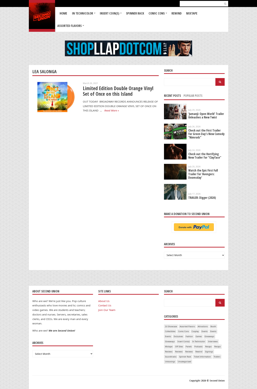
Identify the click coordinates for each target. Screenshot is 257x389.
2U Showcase (171, 326)
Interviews (213, 341)
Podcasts (198, 346)
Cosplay (195, 331)
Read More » (111, 110)
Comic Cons (157, 13)
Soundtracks (170, 356)
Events (205, 331)
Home (63, 13)
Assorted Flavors (69, 26)
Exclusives (178, 336)
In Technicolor (82, 13)
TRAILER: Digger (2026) (202, 198)
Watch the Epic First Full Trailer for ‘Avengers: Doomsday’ (203, 173)
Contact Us (104, 305)
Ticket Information (202, 356)
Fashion (189, 336)
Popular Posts (193, 96)
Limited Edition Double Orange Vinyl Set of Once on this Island (118, 91)
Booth (213, 326)
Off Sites (179, 346)
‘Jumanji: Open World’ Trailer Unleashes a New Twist (206, 115)
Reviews (168, 351)
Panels (189, 346)
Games (199, 336)
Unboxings (170, 361)
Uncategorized (184, 361)
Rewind (177, 13)
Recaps (208, 346)
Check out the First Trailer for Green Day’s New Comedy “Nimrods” (206, 133)
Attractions (203, 326)
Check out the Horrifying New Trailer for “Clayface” (204, 155)
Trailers (217, 356)
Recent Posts (172, 96)
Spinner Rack (135, 13)
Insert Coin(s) (109, 13)
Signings (209, 351)
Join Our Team (106, 310)
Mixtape (191, 13)
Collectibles (170, 331)
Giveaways (209, 336)
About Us (103, 301)
